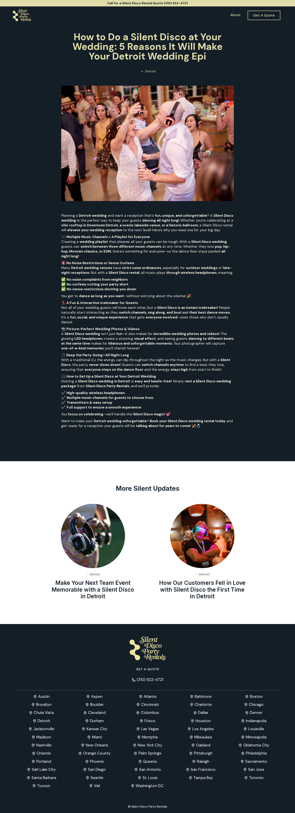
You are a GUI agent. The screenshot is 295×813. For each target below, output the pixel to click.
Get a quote (147, 669)
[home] (22, 15)
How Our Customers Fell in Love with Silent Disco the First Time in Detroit (202, 590)
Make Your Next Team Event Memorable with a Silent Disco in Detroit (93, 590)
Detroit (150, 71)
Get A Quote (264, 15)
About (235, 15)
